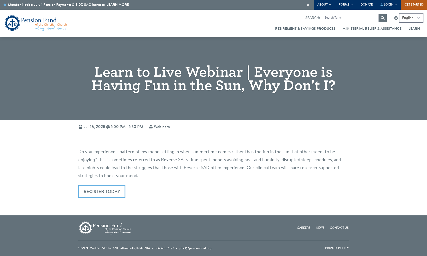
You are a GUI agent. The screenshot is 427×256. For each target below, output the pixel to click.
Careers (303, 228)
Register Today (102, 192)
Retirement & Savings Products (305, 29)
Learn (414, 29)
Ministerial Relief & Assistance (371, 29)
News (320, 228)
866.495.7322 (164, 248)
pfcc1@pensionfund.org (195, 248)
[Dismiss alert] (308, 5)
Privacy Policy (337, 248)
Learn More (118, 5)
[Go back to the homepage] (36, 23)
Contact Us (339, 228)
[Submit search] (383, 18)
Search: (312, 18)
